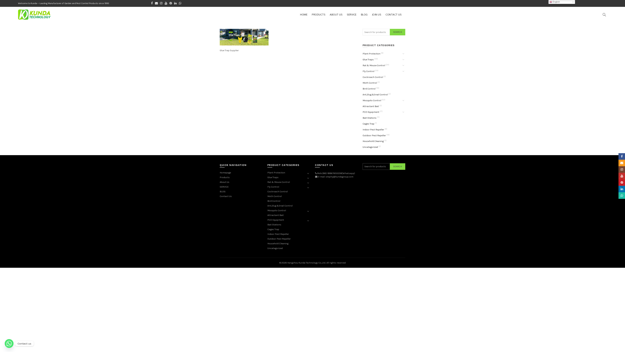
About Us (336, 14)
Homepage (225, 172)
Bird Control (369, 88)
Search (397, 32)
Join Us (376, 14)
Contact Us (394, 14)
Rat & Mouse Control (374, 65)
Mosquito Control (372, 100)
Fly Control (368, 71)
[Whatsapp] (9, 343)
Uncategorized (370, 147)
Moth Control (370, 82)
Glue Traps (368, 59)
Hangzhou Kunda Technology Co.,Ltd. (306, 262)
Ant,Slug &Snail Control (375, 94)
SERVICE (352, 14)
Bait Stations (369, 118)
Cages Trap (368, 123)
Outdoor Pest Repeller (374, 135)
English (556, 2)
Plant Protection (371, 53)
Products (318, 14)
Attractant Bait (371, 106)
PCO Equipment (371, 112)
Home (303, 14)
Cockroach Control (373, 77)
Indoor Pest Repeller (373, 129)
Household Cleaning (373, 141)
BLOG (364, 14)
